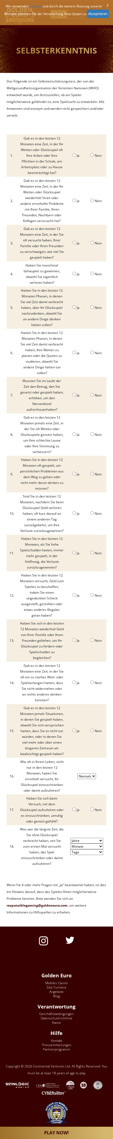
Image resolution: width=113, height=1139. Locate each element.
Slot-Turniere (56, 987)
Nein (98, 155)
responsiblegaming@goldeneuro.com (37, 905)
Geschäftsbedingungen (56, 1013)
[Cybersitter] (56, 1093)
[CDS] (51, 1084)
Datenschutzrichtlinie (56, 1018)
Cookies (36, 6)
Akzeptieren (98, 13)
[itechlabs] (73, 1084)
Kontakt (56, 1040)
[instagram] (43, 940)
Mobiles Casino (56, 983)
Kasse (56, 1022)
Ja (78, 155)
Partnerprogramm (56, 1049)
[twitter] (70, 939)
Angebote (56, 991)
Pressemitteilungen (56, 1045)
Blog (56, 996)
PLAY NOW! (56, 1133)
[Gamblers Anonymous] (100, 1084)
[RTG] (20, 1084)
